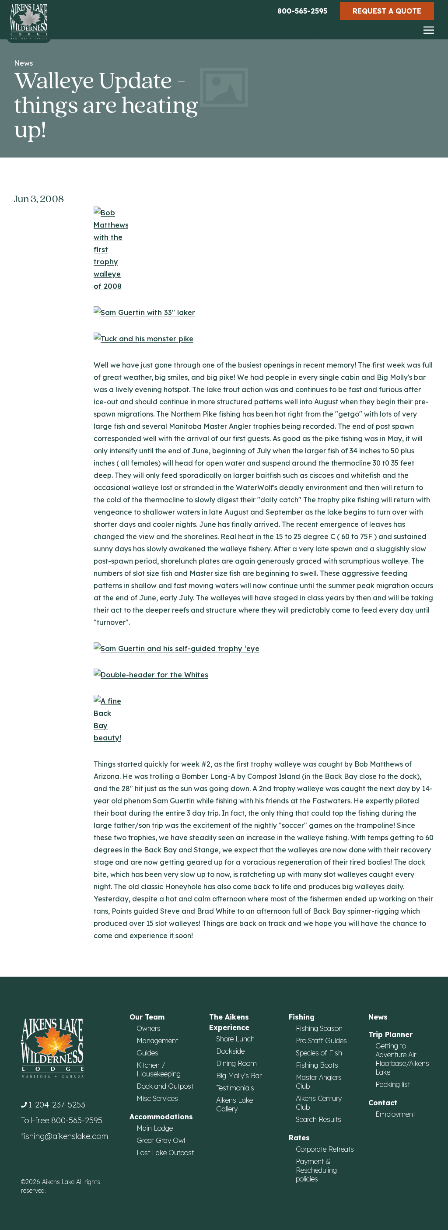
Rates (299, 1137)
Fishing (302, 1017)
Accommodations (161, 1116)
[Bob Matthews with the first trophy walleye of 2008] (264, 249)
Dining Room (236, 1063)
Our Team (147, 1017)
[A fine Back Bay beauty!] (264, 719)
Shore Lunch (235, 1038)
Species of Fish (319, 1052)
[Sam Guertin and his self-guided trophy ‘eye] (264, 648)
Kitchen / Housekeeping (158, 1069)
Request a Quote (387, 11)
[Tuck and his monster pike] (264, 339)
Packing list (392, 1084)
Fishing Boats (317, 1065)
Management (157, 1040)
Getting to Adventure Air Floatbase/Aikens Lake (402, 1058)
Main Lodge (154, 1128)
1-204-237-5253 (56, 1105)
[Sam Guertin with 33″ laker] (264, 312)
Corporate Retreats (325, 1149)
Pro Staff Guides (321, 1040)
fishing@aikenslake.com (64, 1136)
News (23, 63)
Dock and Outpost (164, 1086)
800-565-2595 (302, 11)
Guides (147, 1052)
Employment (395, 1114)
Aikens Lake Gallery (234, 1104)
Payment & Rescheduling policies (316, 1170)
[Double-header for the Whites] (264, 675)
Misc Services (157, 1098)
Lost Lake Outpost (165, 1152)
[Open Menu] (429, 30)
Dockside (230, 1051)
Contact (382, 1102)
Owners (148, 1028)
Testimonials (235, 1087)
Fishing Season (319, 1028)
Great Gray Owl (160, 1140)
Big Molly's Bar (239, 1075)
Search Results (318, 1119)
